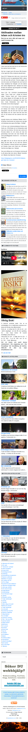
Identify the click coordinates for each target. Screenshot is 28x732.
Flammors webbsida (7, 577)
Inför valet (4, 384)
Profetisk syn (5, 487)
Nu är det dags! (6, 644)
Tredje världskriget (6, 607)
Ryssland (4, 627)
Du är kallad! (5, 615)
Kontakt (14, 698)
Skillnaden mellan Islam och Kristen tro (12, 14)
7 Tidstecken (5, 536)
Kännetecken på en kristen (14, 208)
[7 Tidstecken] (14, 530)
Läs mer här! (7, 353)
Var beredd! (5, 609)
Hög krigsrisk (5, 639)
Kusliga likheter (6, 590)
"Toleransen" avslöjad (8, 400)
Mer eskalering (6, 466)
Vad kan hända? (6, 621)
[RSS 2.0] (14, 702)
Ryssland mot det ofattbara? (9, 583)
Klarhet (4, 636)
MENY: (4, 8)
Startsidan (5, 12)
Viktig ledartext (5, 614)
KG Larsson (5, 626)
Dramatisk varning (6, 597)
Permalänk (14, 168)
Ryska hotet (5, 629)
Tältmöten (4, 646)
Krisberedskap (5, 592)
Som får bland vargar (7, 593)
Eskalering (4, 573)
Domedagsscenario (7, 449)
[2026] (14, 497)
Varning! (4, 552)
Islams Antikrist (11, 184)
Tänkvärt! (4, 602)
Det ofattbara (5, 634)
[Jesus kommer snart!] (14, 514)
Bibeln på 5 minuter (7, 605)
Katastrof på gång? (7, 641)
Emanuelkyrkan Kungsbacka (9, 575)
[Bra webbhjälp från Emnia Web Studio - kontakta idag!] (14, 675)
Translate (19, 24)
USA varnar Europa (7, 588)
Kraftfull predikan (6, 637)
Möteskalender (18, 692)
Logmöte (4, 595)
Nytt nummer (5, 642)
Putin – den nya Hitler (7, 619)
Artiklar (10, 12)
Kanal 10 (8, 694)
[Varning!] (14, 546)
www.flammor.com (16, 710)
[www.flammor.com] (14, 3)
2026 (2, 503)
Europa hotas (5, 433)
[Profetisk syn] (14, 481)
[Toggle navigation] (23, 8)
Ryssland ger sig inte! (7, 610)
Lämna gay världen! (7, 587)
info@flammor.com (20, 708)
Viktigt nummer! (6, 622)
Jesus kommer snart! (8, 519)
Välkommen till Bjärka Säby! (9, 585)
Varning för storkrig (7, 617)
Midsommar (5, 624)
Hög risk (4, 631)
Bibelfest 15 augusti (7, 578)
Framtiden (4, 632)
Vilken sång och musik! (7, 604)
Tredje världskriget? (7, 599)
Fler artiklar (23, 176)
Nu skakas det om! (6, 580)
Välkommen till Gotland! (9, 370)
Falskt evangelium (7, 417)
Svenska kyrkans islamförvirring (16, 220)
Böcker (14, 694)
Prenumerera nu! (17, 696)
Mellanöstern (10, 195)
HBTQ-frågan (5, 582)
